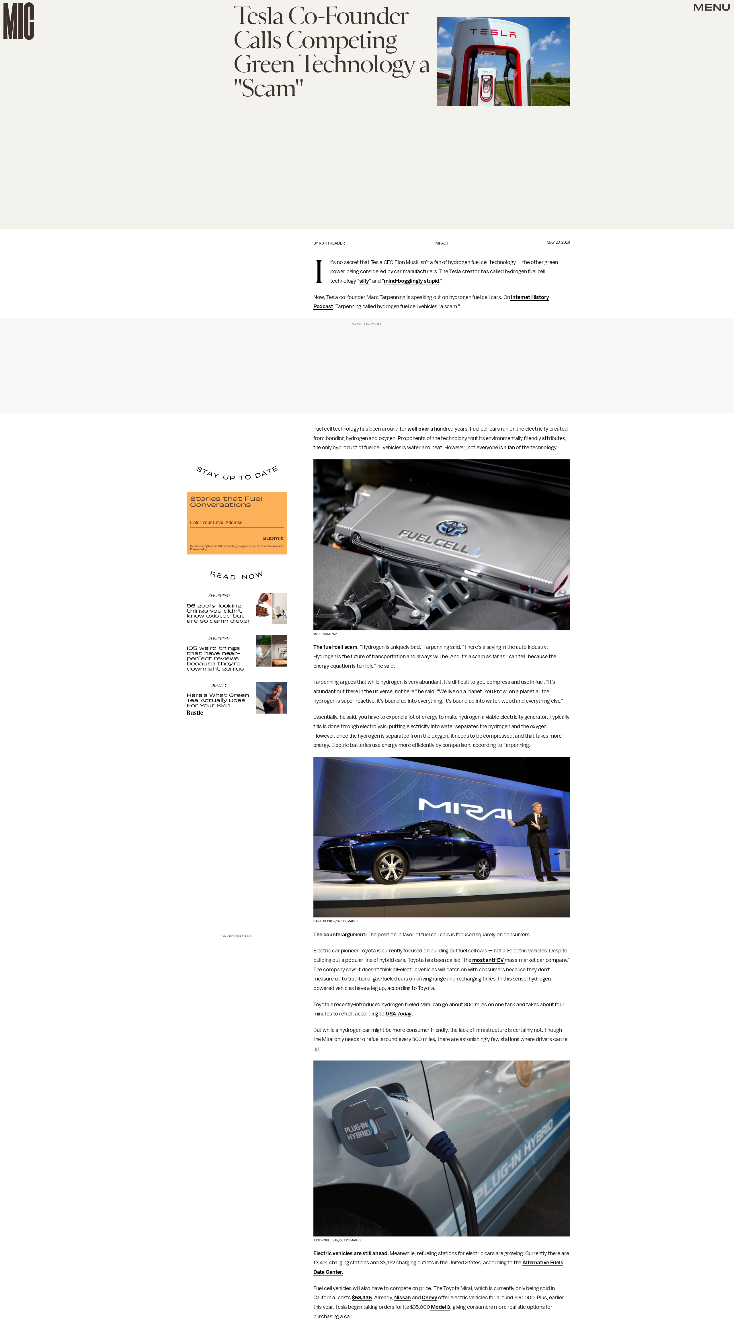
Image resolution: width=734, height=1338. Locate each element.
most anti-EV (488, 960)
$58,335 (362, 1297)
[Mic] (18, 21)
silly (364, 281)
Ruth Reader (332, 243)
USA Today (399, 1014)
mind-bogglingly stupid (411, 281)
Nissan (402, 1297)
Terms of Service (267, 546)
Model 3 (440, 1307)
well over (418, 429)
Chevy (429, 1297)
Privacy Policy (198, 549)
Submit (273, 538)
